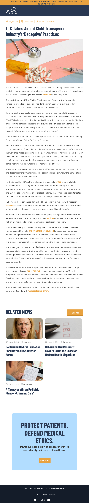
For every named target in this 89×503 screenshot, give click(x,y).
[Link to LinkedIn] (45, 500)
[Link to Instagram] (41, 500)
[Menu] (80, 9)
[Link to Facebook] (38, 500)
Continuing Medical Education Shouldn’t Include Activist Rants (23, 351)
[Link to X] (34, 500)
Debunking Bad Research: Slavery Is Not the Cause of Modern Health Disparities (61, 351)
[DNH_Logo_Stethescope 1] (11, 10)
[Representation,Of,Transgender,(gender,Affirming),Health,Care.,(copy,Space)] (44, 61)
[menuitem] (45, 2)
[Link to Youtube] (48, 500)
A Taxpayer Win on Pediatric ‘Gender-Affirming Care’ (22, 391)
